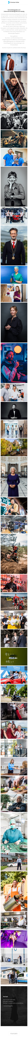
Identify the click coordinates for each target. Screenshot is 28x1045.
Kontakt (13, 1033)
